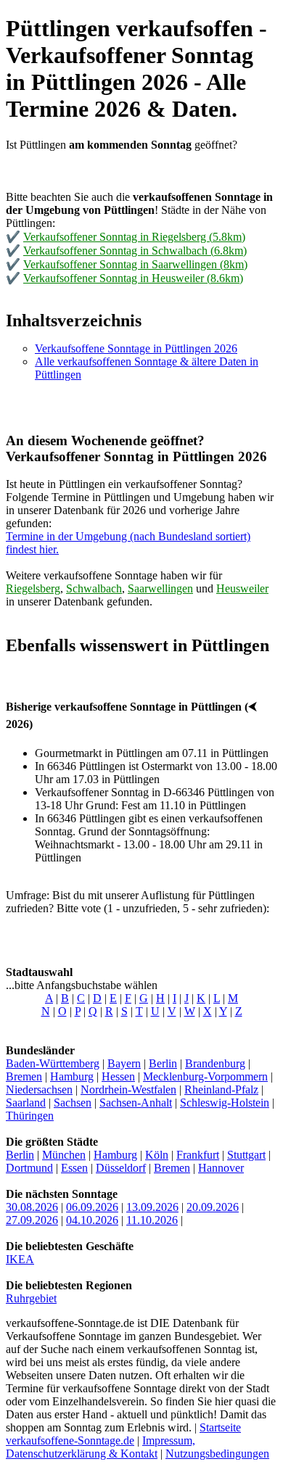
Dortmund (29, 1168)
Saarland (26, 1102)
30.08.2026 (32, 1207)
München (64, 1155)
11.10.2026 (152, 1220)
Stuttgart (246, 1155)
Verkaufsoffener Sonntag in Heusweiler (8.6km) (133, 278)
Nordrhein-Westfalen (128, 1089)
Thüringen (30, 1115)
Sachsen (72, 1102)
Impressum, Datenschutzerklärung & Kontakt (100, 1447)
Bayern (124, 1063)
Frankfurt (197, 1155)
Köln (156, 1155)
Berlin (163, 1063)
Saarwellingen (160, 588)
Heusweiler (242, 588)
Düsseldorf (121, 1168)
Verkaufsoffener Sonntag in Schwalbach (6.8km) (135, 250)
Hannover (221, 1168)
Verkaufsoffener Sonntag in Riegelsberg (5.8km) (134, 237)
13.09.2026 (152, 1207)
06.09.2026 (92, 1207)
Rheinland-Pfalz (221, 1089)
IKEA (20, 1259)
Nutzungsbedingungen (217, 1453)
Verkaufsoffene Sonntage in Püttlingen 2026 (136, 348)
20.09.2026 (212, 1207)
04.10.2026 (92, 1220)
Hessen (118, 1076)
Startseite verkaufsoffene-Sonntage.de (123, 1434)
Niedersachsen (39, 1089)
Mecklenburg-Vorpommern (205, 1076)
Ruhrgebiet (31, 1298)
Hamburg (72, 1076)
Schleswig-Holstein (224, 1102)
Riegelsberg (33, 588)
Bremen (24, 1076)
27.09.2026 (32, 1220)
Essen (74, 1168)
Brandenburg (215, 1063)
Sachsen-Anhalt (135, 1102)
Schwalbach (94, 588)
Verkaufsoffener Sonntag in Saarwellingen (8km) (135, 264)
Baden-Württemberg (52, 1063)
